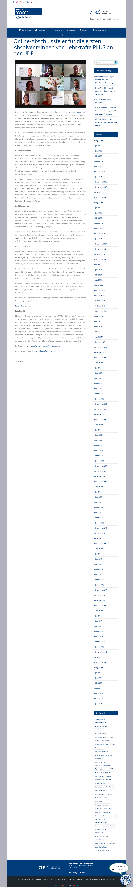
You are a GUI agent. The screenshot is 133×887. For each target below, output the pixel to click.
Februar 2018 (100, 642)
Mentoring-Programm (102, 805)
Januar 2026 (99, 177)
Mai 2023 (98, 332)
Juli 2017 (98, 673)
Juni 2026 (98, 151)
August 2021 (99, 425)
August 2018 (99, 611)
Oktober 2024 (100, 254)
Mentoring (98, 801)
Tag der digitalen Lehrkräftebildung (101, 820)
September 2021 (101, 419)
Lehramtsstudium (101, 790)
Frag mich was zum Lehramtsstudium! (119, 867)
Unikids (97, 826)
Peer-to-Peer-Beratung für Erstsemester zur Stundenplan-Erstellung (105, 80)
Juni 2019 (98, 559)
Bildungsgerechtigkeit (102, 744)
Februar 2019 (100, 580)
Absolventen (99, 730)
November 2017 (101, 652)
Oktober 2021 (100, 414)
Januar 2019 (99, 585)
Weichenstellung (108, 826)
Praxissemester (100, 816)
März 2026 (99, 166)
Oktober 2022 (100, 352)
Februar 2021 (100, 456)
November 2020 (101, 471)
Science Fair (111, 816)
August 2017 (99, 667)
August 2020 (99, 487)
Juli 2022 (98, 368)
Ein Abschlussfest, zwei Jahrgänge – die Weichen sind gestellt (106, 122)
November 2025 (101, 187)
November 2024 (101, 249)
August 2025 (99, 202)
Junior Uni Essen (100, 783)
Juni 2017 (98, 678)
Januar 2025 (99, 239)
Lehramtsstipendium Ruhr (103, 787)
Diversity (109, 755)
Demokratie (99, 748)
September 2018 (101, 605)
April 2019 (99, 569)
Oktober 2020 (100, 476)
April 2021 (99, 445)
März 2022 (99, 388)
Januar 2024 (99, 295)
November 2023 (101, 301)
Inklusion (109, 776)
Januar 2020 (99, 523)
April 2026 (99, 161)
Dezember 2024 (101, 244)
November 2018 (101, 595)
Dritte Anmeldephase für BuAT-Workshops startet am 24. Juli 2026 (105, 91)
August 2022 (99, 363)
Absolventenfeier (100, 733)
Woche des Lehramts (102, 836)
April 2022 (99, 383)
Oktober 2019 (100, 538)
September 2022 (101, 357)
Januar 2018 (99, 647)
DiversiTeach (99, 755)
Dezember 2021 (101, 404)
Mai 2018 (98, 626)
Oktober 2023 (100, 306)
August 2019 (99, 549)
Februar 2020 (100, 518)
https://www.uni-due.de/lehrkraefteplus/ (45, 346)
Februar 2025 (100, 233)
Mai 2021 (98, 440)
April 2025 (99, 223)
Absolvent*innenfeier (102, 726)
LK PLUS (110, 794)
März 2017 (99, 693)
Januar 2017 (99, 704)
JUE (115, 780)
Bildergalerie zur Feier (23, 306)
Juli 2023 (98, 321)
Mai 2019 (98, 564)
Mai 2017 (98, 683)
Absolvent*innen (100, 723)
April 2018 (99, 631)
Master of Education (101, 798)
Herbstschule (99, 776)
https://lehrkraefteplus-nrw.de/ (45, 351)
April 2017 (99, 688)
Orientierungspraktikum (103, 812)
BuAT (113, 744)
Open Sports (108, 809)
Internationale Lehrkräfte (103, 780)
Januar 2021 (99, 461)
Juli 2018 (98, 616)
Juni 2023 (98, 326)
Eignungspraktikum (101, 769)
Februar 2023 (100, 342)
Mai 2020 (98, 502)
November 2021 (101, 409)
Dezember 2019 (101, 528)
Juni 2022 (98, 373)
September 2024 (101, 259)
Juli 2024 (98, 264)
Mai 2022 (98, 378)
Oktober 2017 (100, 657)
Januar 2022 (99, 399)
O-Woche (98, 809)
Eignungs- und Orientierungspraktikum (103, 763)
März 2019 (99, 574)
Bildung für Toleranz (102, 741)
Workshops (98, 840)
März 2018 (99, 636)
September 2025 (101, 197)
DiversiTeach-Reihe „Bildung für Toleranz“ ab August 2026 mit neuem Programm (106, 111)
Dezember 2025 (101, 182)
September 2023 (101, 311)
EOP (111, 769)
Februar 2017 (100, 698)
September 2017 (101, 662)
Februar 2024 (100, 290)
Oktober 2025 (100, 192)
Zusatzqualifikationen (102, 851)
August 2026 (99, 140)
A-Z (65, 35)
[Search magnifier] (116, 62)
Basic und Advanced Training (104, 737)
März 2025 (99, 228)
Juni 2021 (98, 435)
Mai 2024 (98, 275)
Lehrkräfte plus (100, 794)
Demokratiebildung (101, 751)
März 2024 (99, 285)
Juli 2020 (98, 492)
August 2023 (99, 316)
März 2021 (99, 450)
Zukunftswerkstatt (101, 847)
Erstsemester (105, 772)
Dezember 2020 (101, 466)
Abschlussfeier (100, 719)
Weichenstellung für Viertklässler (101, 831)
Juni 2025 (98, 213)
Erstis (97, 772)
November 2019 (101, 533)
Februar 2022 (100, 394)
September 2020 (101, 481)
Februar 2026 (100, 171)
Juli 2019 (98, 554)
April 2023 (99, 337)
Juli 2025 (98, 208)
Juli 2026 (98, 146)
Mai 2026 (98, 156)
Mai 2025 (98, 218)
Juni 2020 (98, 497)
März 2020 (99, 512)
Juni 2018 (98, 621)
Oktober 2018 (100, 600)
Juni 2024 (98, 270)
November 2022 (101, 347)
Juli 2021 (98, 430)
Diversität (98, 759)
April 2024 (99, 280)
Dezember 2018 (101, 590)
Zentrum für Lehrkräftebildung (105, 843)
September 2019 (101, 543)
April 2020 (99, 507)
